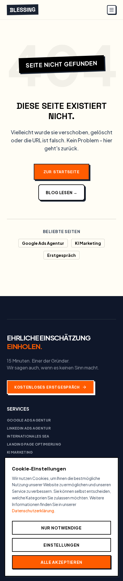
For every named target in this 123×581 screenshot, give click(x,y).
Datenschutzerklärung (33, 510)
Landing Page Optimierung (34, 444)
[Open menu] (111, 9)
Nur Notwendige (61, 527)
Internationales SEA (28, 436)
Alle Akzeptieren (61, 562)
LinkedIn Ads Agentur (29, 428)
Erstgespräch (61, 255)
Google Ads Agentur (43, 243)
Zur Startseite (61, 171)
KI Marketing (88, 243)
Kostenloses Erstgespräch (47, 387)
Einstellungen (61, 544)
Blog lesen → (61, 192)
